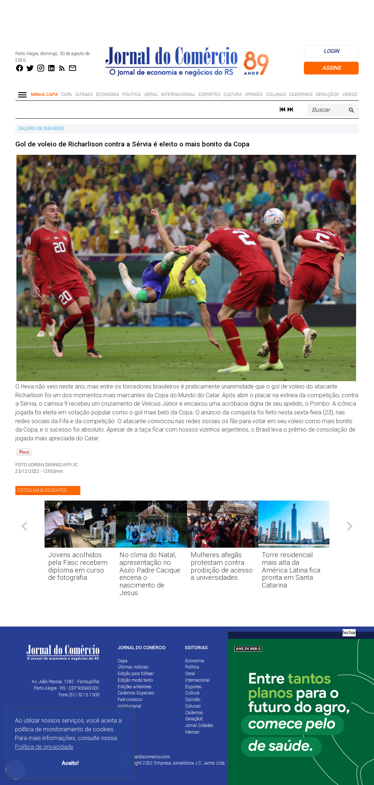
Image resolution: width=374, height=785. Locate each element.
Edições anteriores (135, 686)
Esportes (209, 94)
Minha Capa (44, 94)
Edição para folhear (136, 673)
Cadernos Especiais (136, 693)
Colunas (276, 94)
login (331, 51)
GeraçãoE (327, 94)
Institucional (129, 706)
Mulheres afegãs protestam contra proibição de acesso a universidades (222, 566)
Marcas (192, 732)
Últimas (84, 94)
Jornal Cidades (199, 725)
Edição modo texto (135, 680)
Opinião (254, 94)
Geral (151, 94)
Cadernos (300, 94)
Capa (66, 94)
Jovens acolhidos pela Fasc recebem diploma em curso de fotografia (77, 566)
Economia (107, 94)
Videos (349, 94)
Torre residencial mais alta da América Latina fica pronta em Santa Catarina (291, 570)
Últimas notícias (133, 667)
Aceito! (70, 763)
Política (131, 94)
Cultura (233, 94)
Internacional (178, 94)
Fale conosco (130, 699)
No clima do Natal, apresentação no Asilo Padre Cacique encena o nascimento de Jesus (149, 574)
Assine (331, 68)
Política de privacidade (44, 746)
